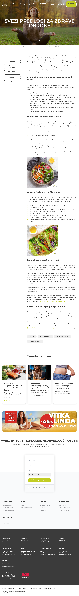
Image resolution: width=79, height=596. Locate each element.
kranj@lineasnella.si (26, 554)
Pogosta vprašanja (64, 510)
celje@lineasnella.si (45, 542)
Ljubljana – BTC (26, 536)
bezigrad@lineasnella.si (8, 542)
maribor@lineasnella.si (65, 554)
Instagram (43, 510)
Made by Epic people (8, 592)
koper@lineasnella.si (64, 542)
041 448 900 (5, 565)
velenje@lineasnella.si (8, 566)
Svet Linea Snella (65, 501)
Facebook (42, 507)
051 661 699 (5, 540)
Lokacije (59, 4)
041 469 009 (24, 540)
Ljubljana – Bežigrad (9, 536)
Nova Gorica (6, 548)
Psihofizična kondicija (12, 66)
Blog (23, 501)
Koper (61, 536)
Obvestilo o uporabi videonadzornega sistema (14, 591)
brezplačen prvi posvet (68, 318)
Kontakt (43, 501)
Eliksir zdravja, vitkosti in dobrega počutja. (52, 301)
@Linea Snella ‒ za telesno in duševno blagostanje (42, 328)
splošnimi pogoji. (46, 487)
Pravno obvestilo (33, 588)
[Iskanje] (64, 4)
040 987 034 (43, 552)
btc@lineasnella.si (26, 542)
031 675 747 (62, 552)
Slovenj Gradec (45, 548)
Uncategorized (12, 77)
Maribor (61, 548)
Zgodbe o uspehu (34, 4)
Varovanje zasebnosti (49, 588)
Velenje (4, 560)
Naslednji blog (34, 341)
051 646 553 (24, 552)
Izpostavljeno (7, 501)
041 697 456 (5, 552)
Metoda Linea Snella (64, 507)
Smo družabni (7, 517)
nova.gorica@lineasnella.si (9, 554)
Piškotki (41, 588)
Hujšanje (12, 61)
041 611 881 (43, 540)
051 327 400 (62, 540)
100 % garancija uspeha (8, 510)
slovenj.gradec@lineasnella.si (47, 554)
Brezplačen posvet (71, 4)
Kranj (23, 548)
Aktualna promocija (43, 4)
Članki (12, 81)
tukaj (35, 283)
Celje (42, 536)
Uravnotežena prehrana (12, 72)
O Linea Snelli (62, 505)
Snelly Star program (7, 507)
